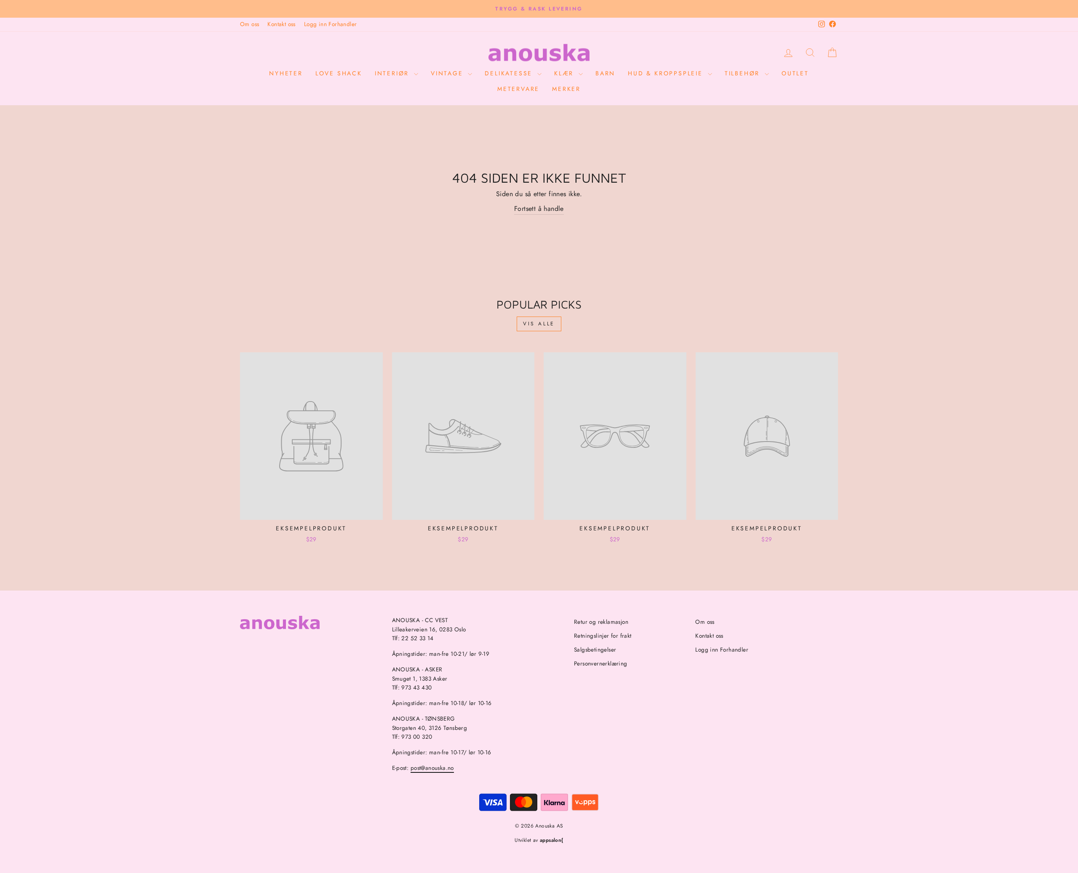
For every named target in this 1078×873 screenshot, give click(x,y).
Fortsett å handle (539, 208)
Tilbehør (744, 73)
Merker (566, 89)
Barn (605, 73)
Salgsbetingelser (595, 649)
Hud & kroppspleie (666, 73)
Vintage (448, 73)
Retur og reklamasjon (601, 621)
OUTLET (795, 73)
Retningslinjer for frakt (603, 635)
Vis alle (539, 323)
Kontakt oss (281, 24)
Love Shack (338, 73)
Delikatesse (510, 73)
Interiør (393, 73)
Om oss (249, 24)
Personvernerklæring (600, 663)
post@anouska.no (432, 768)
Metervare (518, 89)
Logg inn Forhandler (330, 24)
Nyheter (286, 73)
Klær (565, 73)
